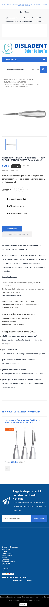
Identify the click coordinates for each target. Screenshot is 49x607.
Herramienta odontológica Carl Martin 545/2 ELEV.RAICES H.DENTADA (22, 421)
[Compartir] (14, 189)
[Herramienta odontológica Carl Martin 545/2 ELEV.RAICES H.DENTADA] (7, 468)
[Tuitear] (21, 189)
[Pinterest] (27, 189)
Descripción (12, 229)
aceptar (23, 605)
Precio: (7, 462)
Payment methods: (5, 569)
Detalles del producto (17, 234)
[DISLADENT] (24, 4)
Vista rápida (24, 443)
